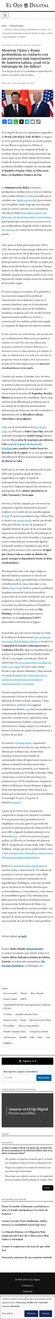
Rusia (12, 588)
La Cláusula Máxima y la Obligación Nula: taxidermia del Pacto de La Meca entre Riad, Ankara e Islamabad (25, 1236)
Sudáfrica (7, 1043)
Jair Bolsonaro (9, 1038)
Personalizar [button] (7, 1314)
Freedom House (24, 743)
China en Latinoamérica (28, 1026)
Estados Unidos (10, 999)
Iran (48, 1038)
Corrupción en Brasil (38, 1032)
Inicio (4, 26)
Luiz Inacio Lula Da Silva (40, 1020)
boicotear (11, 230)
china (14, 836)
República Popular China (27, 1015)
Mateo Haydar (36, 994)
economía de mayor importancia (27, 866)
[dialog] (27, 1307)
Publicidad (27, 1292)
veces (27, 709)
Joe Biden (7, 1015)
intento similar (24, 521)
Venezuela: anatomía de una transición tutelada (27, 1258)
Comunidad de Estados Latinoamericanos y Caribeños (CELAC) (27, 1007)
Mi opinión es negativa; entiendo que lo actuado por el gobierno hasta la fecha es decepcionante (29, 1161)
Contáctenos (27, 1286)
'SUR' (6, 516)
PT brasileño (9, 1026)
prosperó (16, 803)
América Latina (10, 1020)
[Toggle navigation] (5, 15)
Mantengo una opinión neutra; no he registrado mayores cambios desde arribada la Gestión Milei (29, 1178)
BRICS (24, 999)
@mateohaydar (34, 949)
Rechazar (31, 1314)
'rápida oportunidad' (26, 200)
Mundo (24, 994)
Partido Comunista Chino (14, 1032)
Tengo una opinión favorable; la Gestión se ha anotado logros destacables (27, 1169)
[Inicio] (27, 5)
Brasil (23, 1020)
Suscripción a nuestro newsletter (21, 1072)
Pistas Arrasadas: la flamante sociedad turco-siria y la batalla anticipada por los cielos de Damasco (26, 1210)
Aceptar (45, 1314)
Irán (19, 588)
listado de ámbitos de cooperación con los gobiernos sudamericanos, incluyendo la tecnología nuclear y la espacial (24, 679)
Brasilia (23, 1038)
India (32, 1038)
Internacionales (17, 26)
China (25, 584)
